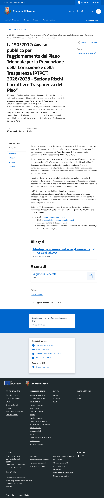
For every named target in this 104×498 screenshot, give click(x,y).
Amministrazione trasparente (63, 456)
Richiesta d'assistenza (37, 466)
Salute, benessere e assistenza (40, 437)
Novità (26, 19)
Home (9, 29)
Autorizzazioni (35, 441)
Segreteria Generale (44, 274)
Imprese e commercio (37, 405)
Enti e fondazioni (12, 405)
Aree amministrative (13, 398)
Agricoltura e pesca (36, 444)
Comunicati (57, 398)
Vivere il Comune (49, 19)
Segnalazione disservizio (38, 463)
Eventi (79, 398)
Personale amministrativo (15, 411)
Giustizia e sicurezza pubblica (40, 424)
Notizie (23, 29)
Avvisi (55, 401)
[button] (98, 11)
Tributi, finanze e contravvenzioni (35, 429)
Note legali (57, 469)
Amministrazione (12, 19)
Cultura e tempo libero (37, 398)
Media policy (10, 495)
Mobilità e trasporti (36, 418)
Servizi (35, 19)
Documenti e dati (12, 414)
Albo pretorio (57, 459)
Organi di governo (12, 395)
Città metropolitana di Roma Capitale (14, 2)
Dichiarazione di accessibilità (63, 472)
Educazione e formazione (38, 421)
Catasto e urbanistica (37, 411)
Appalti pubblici (35, 408)
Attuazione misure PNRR (61, 463)
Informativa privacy (60, 466)
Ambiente (33, 434)
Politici (8, 408)
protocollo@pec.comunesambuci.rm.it (19, 480)
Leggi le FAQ (34, 456)
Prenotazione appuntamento (39, 459)
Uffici (8, 401)
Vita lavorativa (35, 401)
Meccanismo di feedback (61, 476)
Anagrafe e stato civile (37, 395)
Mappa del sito (24, 495)
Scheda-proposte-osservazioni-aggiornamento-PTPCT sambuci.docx (61, 251)
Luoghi (79, 395)
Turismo (32, 414)
